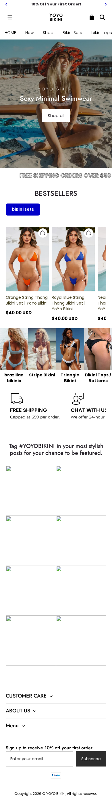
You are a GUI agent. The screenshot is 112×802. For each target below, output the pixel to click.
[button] (10, 17)
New (29, 32)
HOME (10, 32)
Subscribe (91, 759)
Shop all (56, 115)
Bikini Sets (72, 32)
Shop (48, 32)
